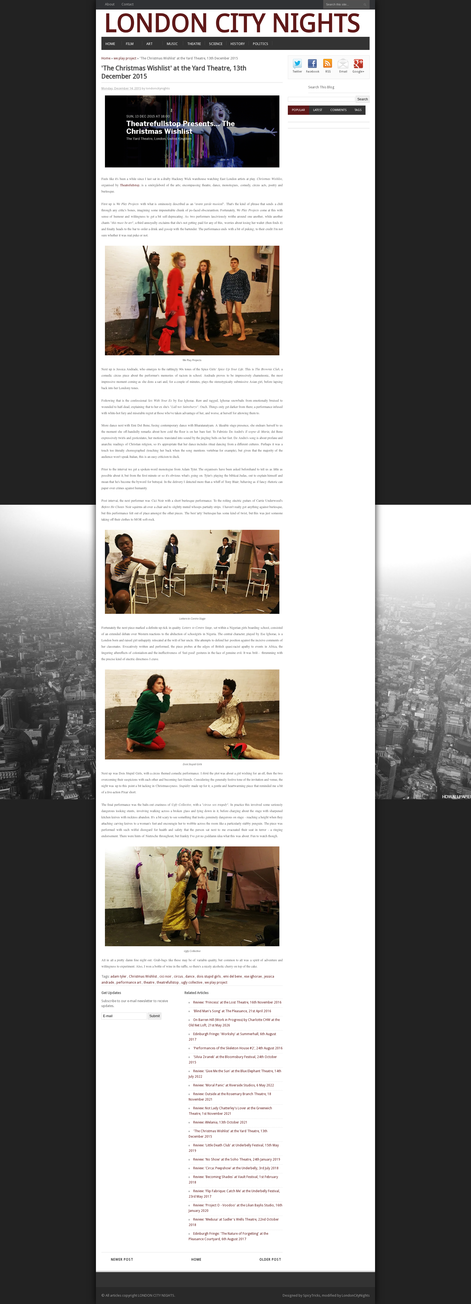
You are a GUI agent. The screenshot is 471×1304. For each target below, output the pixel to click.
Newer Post (122, 1259)
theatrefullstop (168, 982)
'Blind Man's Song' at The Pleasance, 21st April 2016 (232, 1011)
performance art (128, 982)
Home (105, 58)
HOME (110, 44)
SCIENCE (215, 44)
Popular (298, 110)
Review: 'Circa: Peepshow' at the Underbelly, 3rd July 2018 (236, 1168)
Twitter (297, 71)
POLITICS (260, 44)
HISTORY (238, 44)
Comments (338, 110)
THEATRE (194, 44)
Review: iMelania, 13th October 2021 (220, 1122)
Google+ (358, 71)
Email (343, 71)
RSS (328, 71)
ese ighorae (253, 976)
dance (189, 976)
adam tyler (118, 976)
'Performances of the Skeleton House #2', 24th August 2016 (238, 1048)
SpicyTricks (311, 1295)
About (109, 4)
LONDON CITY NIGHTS (232, 23)
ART (149, 44)
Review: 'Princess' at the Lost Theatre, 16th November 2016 (237, 1002)
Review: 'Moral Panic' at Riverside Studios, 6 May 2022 (233, 1085)
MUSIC (172, 44)
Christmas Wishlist (143, 976)
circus (178, 976)
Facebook (312, 71)
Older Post (270, 1259)
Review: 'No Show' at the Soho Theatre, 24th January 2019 (236, 1159)
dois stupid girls (209, 976)
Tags (358, 110)
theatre (149, 982)
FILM (130, 44)
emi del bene (232, 976)
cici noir (165, 976)
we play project (125, 58)
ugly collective (191, 982)
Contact (128, 4)
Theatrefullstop (129, 185)
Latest (317, 110)
